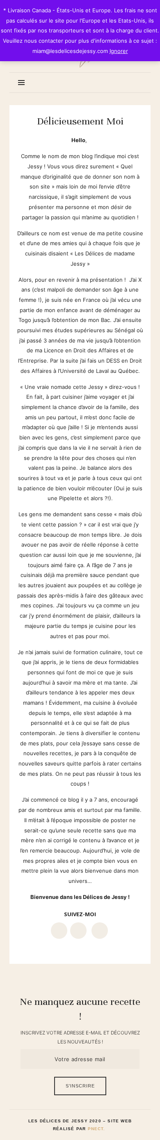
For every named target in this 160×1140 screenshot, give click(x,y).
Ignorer (119, 51)
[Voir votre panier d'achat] (135, 82)
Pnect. (96, 1128)
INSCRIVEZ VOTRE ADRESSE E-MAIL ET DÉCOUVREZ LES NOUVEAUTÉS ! (80, 1037)
